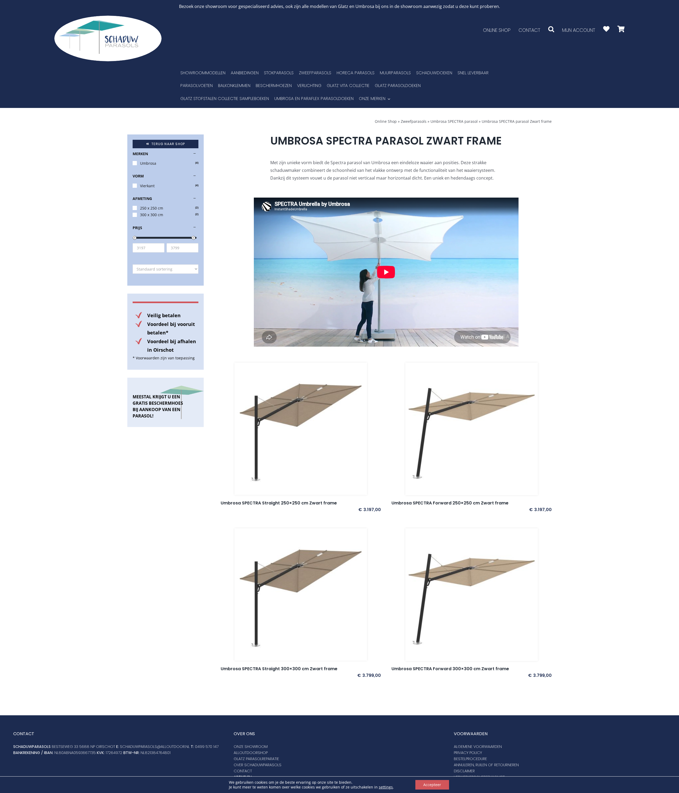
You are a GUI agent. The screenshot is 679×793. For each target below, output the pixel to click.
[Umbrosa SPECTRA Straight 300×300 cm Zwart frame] (301, 594)
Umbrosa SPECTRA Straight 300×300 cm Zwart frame (279, 669)
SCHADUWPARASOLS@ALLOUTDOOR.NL (155, 746)
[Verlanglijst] (606, 29)
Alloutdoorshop (251, 752)
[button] (551, 29)
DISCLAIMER (464, 771)
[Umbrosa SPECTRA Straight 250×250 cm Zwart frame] (301, 429)
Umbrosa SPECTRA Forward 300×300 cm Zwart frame (450, 669)
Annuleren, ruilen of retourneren (486, 765)
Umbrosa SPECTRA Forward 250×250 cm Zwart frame (449, 503)
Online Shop (386, 121)
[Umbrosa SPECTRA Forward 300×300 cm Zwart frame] (471, 594)
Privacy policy (468, 752)
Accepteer (432, 784)
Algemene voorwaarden (478, 746)
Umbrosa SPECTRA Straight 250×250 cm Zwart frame (279, 503)
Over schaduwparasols (257, 765)
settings (386, 787)
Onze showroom (251, 746)
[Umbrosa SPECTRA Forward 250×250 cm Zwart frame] (471, 429)
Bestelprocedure (470, 758)
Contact (243, 771)
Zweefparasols (413, 121)
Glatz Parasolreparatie (256, 758)
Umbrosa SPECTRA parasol (454, 121)
